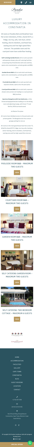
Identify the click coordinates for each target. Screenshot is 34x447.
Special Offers (17, 444)
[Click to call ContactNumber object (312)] (26, 2)
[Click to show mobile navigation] (31, 2)
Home (17, 357)
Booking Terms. (17, 436)
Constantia (17, 375)
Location (17, 386)
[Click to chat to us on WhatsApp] (30, 443)
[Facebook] (19, 425)
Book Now (8, 2)
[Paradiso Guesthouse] (17, 10)
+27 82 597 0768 (17, 400)
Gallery (17, 368)
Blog (17, 379)
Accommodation (17, 361)
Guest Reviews (17, 382)
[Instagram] (15, 425)
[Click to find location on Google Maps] (21, 2)
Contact (17, 389)
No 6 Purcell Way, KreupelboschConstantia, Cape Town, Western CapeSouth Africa (17, 416)
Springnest (29, 434)
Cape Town (17, 371)
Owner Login (17, 439)
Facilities (17, 364)
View (17, 172)
